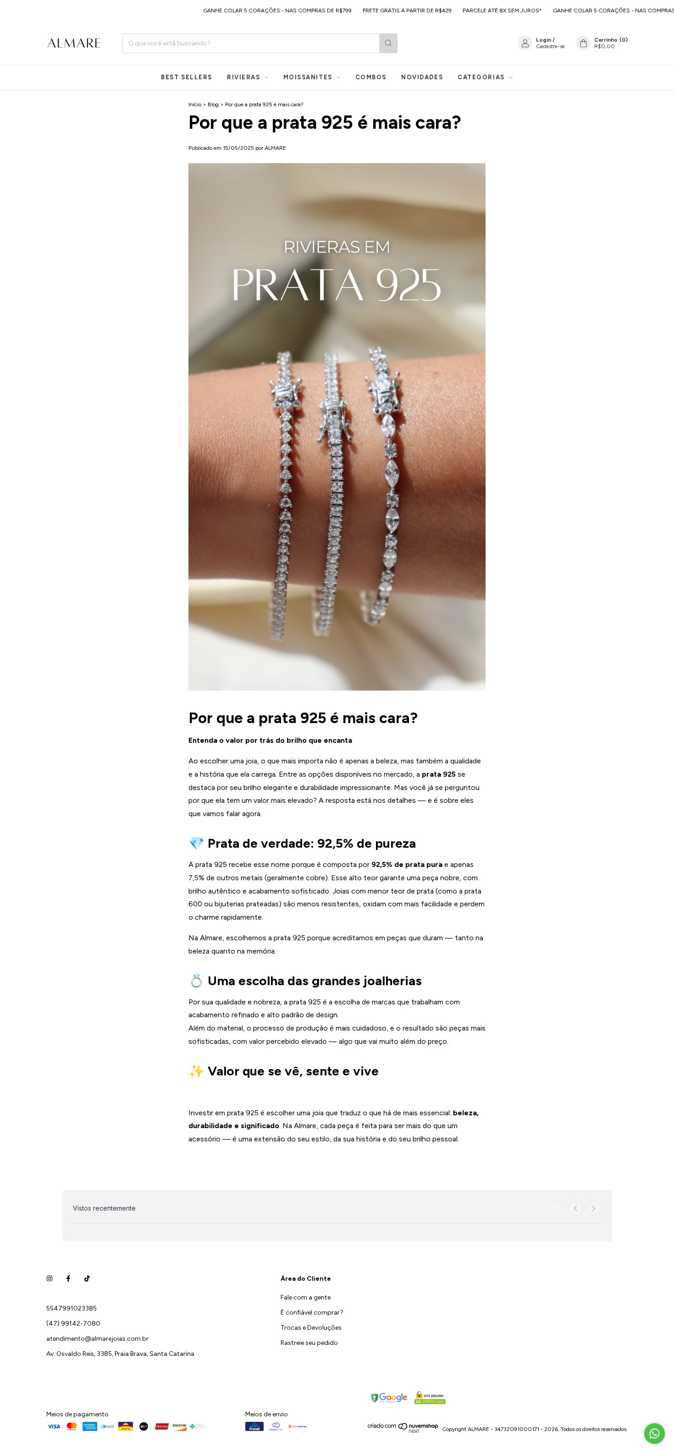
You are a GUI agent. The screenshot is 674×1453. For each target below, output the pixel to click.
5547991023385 (71, 1308)
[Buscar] (388, 43)
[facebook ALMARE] (68, 1279)
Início (194, 104)
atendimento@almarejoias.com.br (97, 1339)
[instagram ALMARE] (49, 1279)
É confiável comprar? (312, 1312)
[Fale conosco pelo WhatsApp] (654, 1433)
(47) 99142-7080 (73, 1323)
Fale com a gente (306, 1297)
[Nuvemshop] (403, 1431)
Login (543, 40)
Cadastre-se (550, 46)
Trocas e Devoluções (311, 1328)
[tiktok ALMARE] (87, 1279)
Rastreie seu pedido (309, 1343)
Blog (213, 104)
